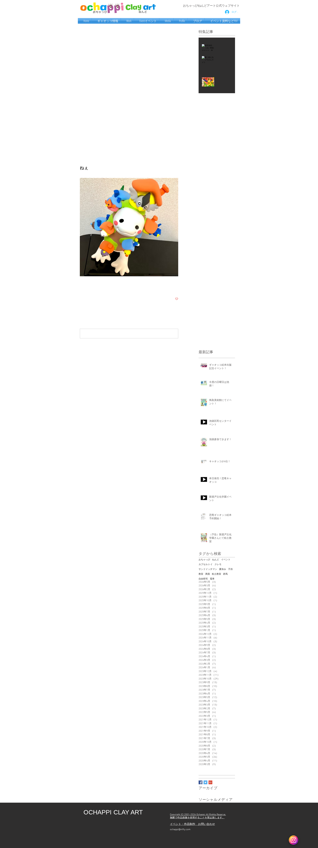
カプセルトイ (205, 564)
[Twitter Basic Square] (205, 782)
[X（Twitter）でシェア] (89, 288)
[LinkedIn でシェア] (97, 288)
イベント (225, 559)
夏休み (222, 569)
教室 (201, 574)
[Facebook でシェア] (81, 288)
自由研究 (203, 579)
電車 (212, 579)
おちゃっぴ (204, 559)
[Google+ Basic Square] (210, 782)
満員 (207, 574)
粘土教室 (216, 574)
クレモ (217, 564)
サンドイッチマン (208, 569)
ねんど (215, 559)
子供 (230, 569)
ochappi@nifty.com (180, 829)
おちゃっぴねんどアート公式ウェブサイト (211, 6)
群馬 (225, 574)
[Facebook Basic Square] (200, 782)
